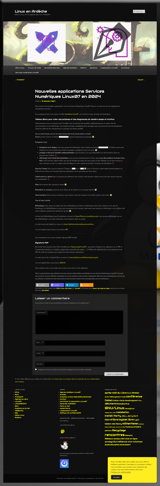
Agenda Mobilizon (70, 68)
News (95, 288)
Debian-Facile (119, 400)
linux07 (77, 288)
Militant (83, 68)
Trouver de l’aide (34, 68)
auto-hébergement (113, 397)
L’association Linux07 (109, 68)
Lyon (136, 420)
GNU (17, 406)
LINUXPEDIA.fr (21, 404)
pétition (108, 431)
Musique (141, 424)
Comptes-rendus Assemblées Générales (75, 397)
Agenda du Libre (21, 399)
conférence (134, 396)
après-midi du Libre (116, 392)
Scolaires (93, 68)
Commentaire (41, 312)
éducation (115, 445)
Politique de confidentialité (70, 413)
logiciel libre (126, 419)
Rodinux (18, 417)
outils (123, 427)
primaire (137, 427)
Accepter (116, 477)
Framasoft (19, 397)
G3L (16, 413)
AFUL (17, 392)
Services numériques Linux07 (27, 72)
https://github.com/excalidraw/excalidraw (78, 224)
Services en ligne (103, 288)
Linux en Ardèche (31, 11)
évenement (125, 445)
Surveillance (120, 441)
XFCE (129, 442)
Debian (109, 400)
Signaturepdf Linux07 (78, 247)
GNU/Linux (19, 68)
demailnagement (132, 400)
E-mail (40, 353)
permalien (45, 290)
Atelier (135, 393)
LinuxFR (18, 401)
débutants (111, 403)
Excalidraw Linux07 (72, 114)
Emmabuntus (123, 404)
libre (115, 419)
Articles (63, 394)
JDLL (124, 416)
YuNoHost (137, 442)
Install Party (113, 415)
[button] (42, 285)
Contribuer (125, 68)
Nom (40, 342)
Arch (129, 393)
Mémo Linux (19, 415)
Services (68, 288)
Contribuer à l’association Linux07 (73, 401)
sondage (109, 442)
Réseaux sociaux (113, 439)
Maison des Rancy (113, 424)
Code (123, 397)
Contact (63, 399)
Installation (122, 412)
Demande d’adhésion (68, 404)
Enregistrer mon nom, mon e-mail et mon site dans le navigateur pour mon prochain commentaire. (65, 369)
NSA (110, 427)
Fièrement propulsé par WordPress (90, 478)
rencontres (115, 435)
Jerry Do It (132, 416)
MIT (66, 229)
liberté (108, 419)
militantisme (130, 423)
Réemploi (129, 435)
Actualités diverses (52, 68)
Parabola (129, 427)
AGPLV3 (62, 263)
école (107, 445)
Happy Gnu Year (110, 412)
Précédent (19, 80)
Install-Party (65, 408)
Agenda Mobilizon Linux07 (70, 392)
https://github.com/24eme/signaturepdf (84, 257)
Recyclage (119, 430)
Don (140, 400)
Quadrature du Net (22, 408)
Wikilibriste (19, 411)
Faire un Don (65, 406)
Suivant (141, 80)
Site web (39, 364)
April (17, 394)
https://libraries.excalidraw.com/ (87, 216)
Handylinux (130, 408)
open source (116, 427)
